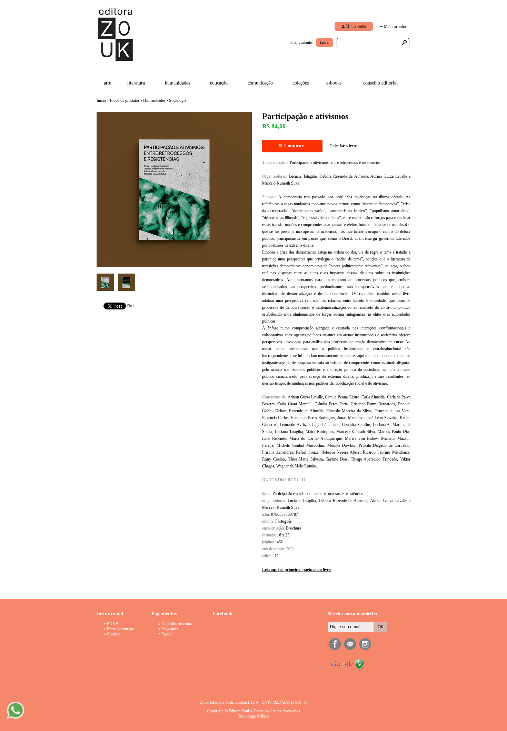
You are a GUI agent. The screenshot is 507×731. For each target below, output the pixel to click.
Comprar (292, 145)
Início (101, 100)
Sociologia (177, 100)
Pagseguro (170, 628)
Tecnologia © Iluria (253, 716)
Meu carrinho (395, 26)
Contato (113, 634)
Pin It (131, 305)
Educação (219, 83)
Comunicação (260, 83)
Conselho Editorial (380, 83)
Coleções (300, 83)
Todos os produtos (124, 100)
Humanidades (177, 83)
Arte (107, 83)
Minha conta (356, 26)
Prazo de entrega (120, 628)
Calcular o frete (343, 146)
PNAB (112, 623)
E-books (333, 83)
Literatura (136, 83)
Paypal (166, 634)
